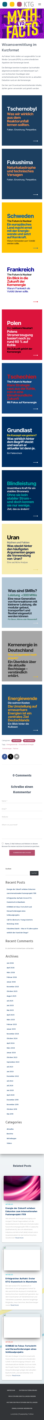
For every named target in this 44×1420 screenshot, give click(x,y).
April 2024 (11, 1043)
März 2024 (11, 1048)
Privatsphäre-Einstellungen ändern (22, 1396)
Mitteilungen (29, 741)
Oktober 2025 (12, 991)
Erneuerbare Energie (26, 744)
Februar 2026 (12, 977)
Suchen (8, 869)
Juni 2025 (10, 1005)
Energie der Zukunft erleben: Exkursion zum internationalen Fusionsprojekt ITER (21, 1211)
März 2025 (11, 1019)
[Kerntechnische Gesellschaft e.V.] (19, 4)
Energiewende (12, 744)
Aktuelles (16, 741)
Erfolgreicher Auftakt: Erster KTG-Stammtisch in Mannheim (21, 1280)
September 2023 (13, 1062)
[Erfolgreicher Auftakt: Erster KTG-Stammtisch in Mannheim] (22, 1258)
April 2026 (10, 967)
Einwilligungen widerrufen (22, 1408)
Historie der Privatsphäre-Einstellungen (22, 1402)
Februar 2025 (12, 1024)
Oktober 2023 (12, 1057)
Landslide (14, 1414)
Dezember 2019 (12, 1099)
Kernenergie (7, 748)
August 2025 (11, 996)
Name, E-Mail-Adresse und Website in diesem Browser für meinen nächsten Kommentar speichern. (20, 845)
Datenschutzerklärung (28, 1390)
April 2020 (10, 1095)
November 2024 (13, 1034)
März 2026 (11, 972)
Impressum (11, 1390)
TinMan (31, 1414)
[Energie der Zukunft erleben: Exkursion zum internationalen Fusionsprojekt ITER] (22, 1188)
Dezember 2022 (13, 1076)
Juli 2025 (10, 1001)
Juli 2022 (10, 1081)
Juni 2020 (10, 1090)
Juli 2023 (10, 1066)
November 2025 (13, 986)
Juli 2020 (10, 1085)
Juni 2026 (10, 963)
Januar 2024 (11, 1052)
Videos (9, 1143)
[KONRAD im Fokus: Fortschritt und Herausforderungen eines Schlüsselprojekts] (22, 1325)
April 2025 (10, 1015)
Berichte (10, 1133)
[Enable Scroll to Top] (39, 1415)
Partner (15, 748)
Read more (19, 1238)
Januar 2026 (11, 982)
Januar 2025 (11, 1029)
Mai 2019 (10, 1114)
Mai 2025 (10, 1010)
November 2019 (12, 1104)
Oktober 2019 (12, 1109)
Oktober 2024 (12, 1038)
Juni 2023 (10, 1071)
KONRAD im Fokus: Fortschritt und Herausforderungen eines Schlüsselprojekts (19, 911)
